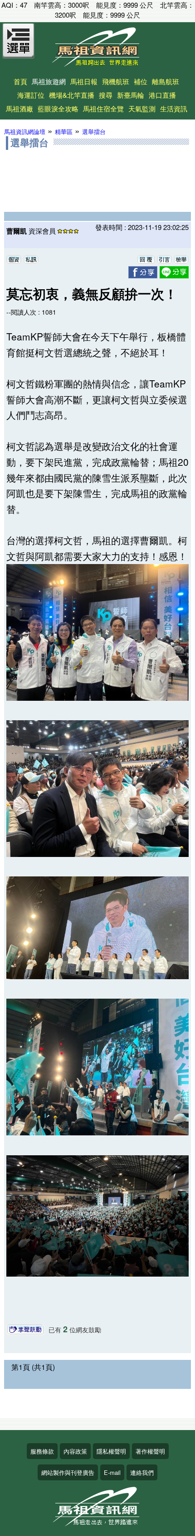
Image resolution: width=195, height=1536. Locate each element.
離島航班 (165, 81)
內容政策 (75, 1451)
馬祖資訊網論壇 (24, 131)
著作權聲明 (150, 1451)
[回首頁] (97, 63)
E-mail (112, 1472)
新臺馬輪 (130, 95)
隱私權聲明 (111, 1451)
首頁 (20, 81)
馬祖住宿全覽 (103, 108)
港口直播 (162, 95)
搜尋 (105, 95)
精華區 (64, 131)
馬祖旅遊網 (49, 81)
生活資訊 (173, 108)
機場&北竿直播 (71, 95)
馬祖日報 (84, 81)
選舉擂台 (94, 131)
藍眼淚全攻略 (58, 108)
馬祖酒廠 (19, 108)
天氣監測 (142, 108)
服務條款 (42, 1451)
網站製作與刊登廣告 (67, 1472)
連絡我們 (142, 1472)
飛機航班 (115, 81)
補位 (140, 81)
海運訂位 (30, 95)
